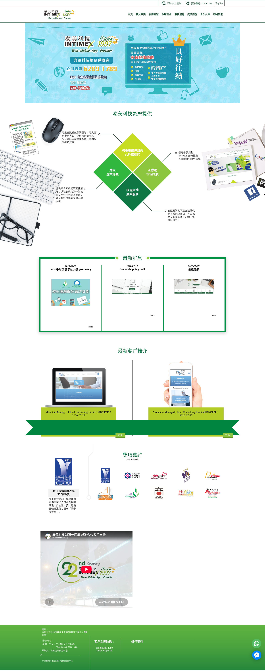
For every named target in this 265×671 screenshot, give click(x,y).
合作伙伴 (205, 14)
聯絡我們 (218, 14)
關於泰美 (141, 14)
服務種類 (154, 14)
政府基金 (166, 14)
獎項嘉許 (192, 14)
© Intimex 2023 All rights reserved (57, 661)
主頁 (130, 14)
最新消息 (179, 14)
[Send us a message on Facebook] (256, 655)
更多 (120, 435)
